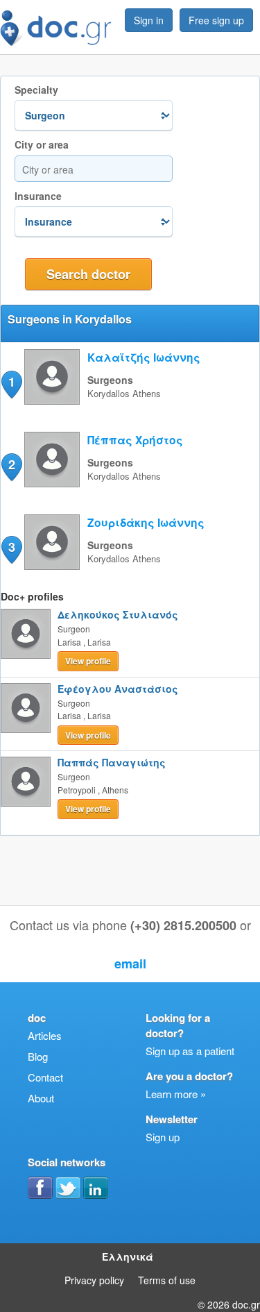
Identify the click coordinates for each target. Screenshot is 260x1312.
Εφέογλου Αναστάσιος (118, 689)
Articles (45, 1035)
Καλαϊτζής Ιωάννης (143, 357)
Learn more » (176, 1093)
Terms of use (167, 1280)
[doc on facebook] (40, 1188)
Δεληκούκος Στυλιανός (118, 614)
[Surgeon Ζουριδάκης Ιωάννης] (52, 565)
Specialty (36, 89)
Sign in (149, 20)
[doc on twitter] (67, 1188)
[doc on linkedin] (95, 1188)
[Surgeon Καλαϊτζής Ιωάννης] (52, 400)
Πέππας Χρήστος (135, 440)
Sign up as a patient (190, 1050)
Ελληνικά (127, 1256)
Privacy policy (94, 1280)
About (41, 1098)
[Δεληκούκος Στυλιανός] (26, 634)
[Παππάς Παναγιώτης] (26, 782)
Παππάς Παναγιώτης (112, 762)
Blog (38, 1056)
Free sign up (216, 20)
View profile (88, 661)
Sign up (163, 1136)
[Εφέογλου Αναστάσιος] (26, 708)
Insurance (38, 196)
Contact (45, 1077)
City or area (42, 144)
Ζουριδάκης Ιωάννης (146, 522)
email (130, 963)
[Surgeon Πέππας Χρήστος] (52, 483)
